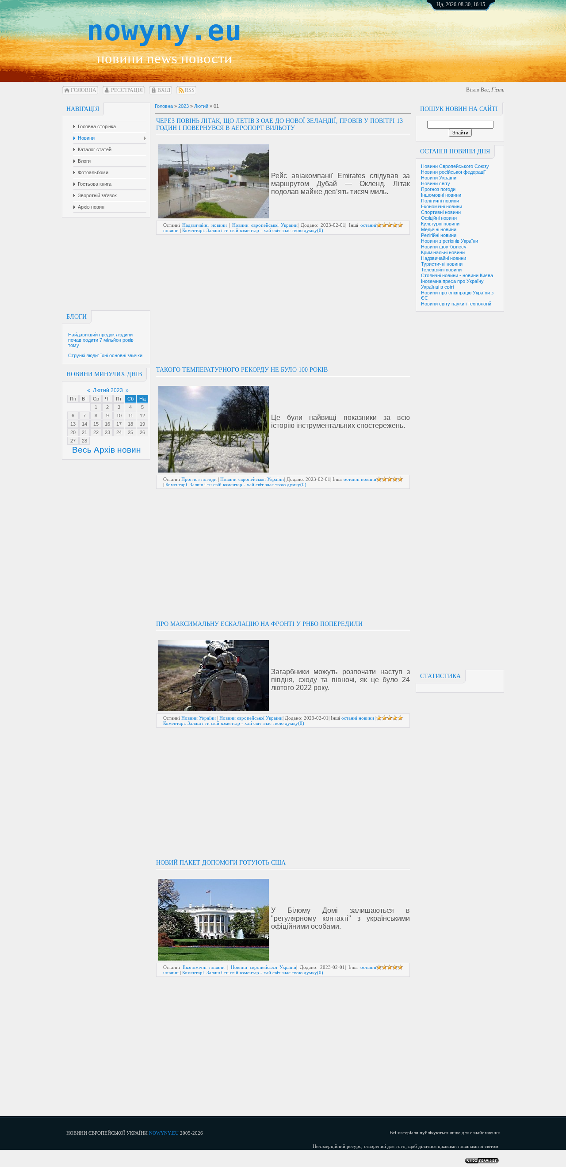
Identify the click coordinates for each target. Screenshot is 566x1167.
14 (84, 424)
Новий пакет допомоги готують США (221, 862)
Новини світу (435, 183)
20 (73, 432)
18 (130, 424)
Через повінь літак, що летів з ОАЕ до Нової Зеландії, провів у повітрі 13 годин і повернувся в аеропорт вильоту (279, 124)
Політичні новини (440, 200)
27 (73, 440)
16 (107, 424)
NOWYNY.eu (164, 1133)
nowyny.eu (164, 30)
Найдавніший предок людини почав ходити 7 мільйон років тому (101, 340)
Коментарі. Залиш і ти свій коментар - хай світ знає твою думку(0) (252, 230)
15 (96, 424)
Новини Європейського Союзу (455, 166)
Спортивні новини (441, 212)
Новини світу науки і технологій (456, 303)
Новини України (438, 177)
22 (96, 432)
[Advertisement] (471, 35)
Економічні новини (441, 206)
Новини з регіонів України (449, 241)
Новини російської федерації (453, 172)
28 (84, 440)
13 (73, 424)
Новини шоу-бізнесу (444, 246)
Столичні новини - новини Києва (457, 275)
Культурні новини (440, 223)
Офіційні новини (439, 218)
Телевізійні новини (441, 269)
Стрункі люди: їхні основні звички (105, 355)
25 (130, 432)
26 (142, 432)
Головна (83, 90)
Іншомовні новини (441, 195)
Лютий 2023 (108, 390)
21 (84, 432)
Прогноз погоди (438, 189)
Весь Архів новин (106, 449)
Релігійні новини (438, 235)
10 (119, 415)
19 (142, 424)
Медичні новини (438, 229)
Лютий (201, 106)
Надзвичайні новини (443, 258)
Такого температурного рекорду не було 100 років (242, 369)
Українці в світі (437, 287)
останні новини (360, 479)
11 (130, 415)
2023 (183, 106)
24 (119, 432)
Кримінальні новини (443, 252)
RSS (190, 90)
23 (107, 432)
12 (142, 415)
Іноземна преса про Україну (452, 281)
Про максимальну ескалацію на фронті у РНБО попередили (259, 624)
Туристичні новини (442, 264)
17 (119, 424)
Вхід (163, 90)
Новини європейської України (265, 225)
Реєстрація (127, 90)
